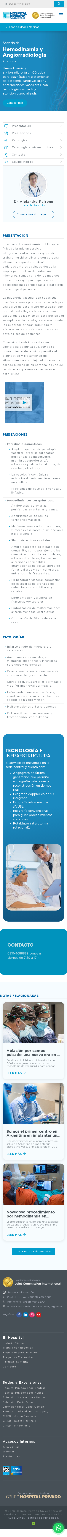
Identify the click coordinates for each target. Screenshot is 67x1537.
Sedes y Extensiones (22, 1382)
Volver (11, 61)
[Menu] (61, 15)
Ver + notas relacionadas (33, 1251)
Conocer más (15, 103)
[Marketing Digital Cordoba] (33, 1523)
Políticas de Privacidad (42, 1518)
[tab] (33, 162)
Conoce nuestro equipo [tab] (34, 214)
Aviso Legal (16, 1518)
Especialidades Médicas (24, 27)
